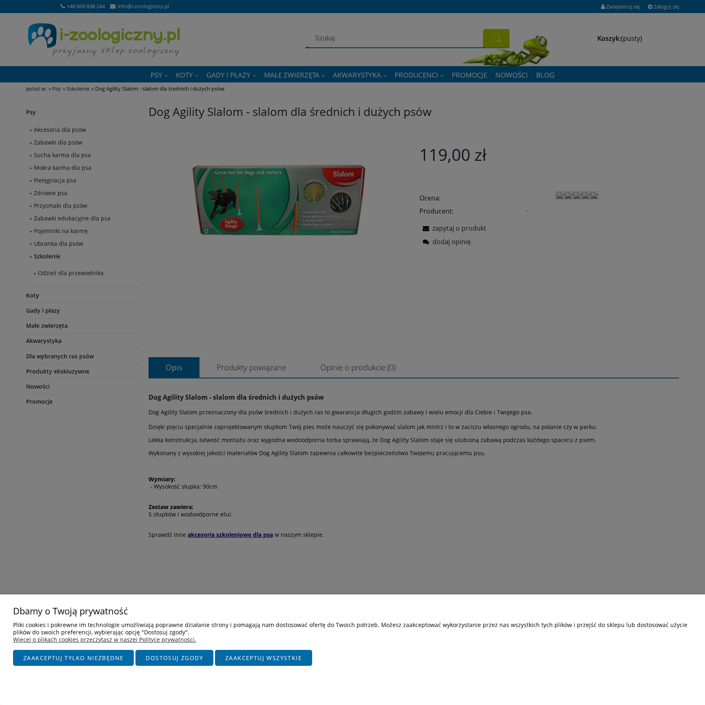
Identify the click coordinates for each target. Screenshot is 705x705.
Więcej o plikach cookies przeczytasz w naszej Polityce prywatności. (104, 639)
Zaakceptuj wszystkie (263, 658)
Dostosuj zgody (174, 658)
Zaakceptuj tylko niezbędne (73, 658)
